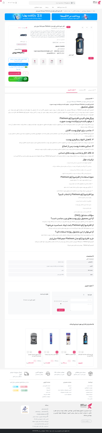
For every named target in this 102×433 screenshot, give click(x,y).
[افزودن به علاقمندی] (79, 352)
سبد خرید (48, 392)
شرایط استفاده (89, 394)
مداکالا (19, 27)
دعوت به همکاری (88, 388)
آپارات (15, 390)
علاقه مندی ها (47, 394)
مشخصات (81, 90)
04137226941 (44, 409)
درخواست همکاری (46, 396)
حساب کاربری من (46, 386)
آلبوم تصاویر (71, 55)
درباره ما (90, 396)
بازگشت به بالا (85, 421)
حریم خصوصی (89, 392)
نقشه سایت (89, 386)
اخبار (70, 388)
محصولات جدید (68, 394)
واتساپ (23, 390)
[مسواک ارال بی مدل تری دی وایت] (51, 338)
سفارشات (48, 388)
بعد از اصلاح (55, 42)
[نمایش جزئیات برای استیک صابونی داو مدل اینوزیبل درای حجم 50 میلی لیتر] (33, 338)
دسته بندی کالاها (61, 7)
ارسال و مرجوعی (88, 390)
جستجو (69, 386)
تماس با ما (90, 399)
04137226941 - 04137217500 (41, 411)
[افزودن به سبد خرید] (74, 352)
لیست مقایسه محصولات (65, 392)
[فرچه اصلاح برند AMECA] (68, 338)
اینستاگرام (23, 386)
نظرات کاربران (71, 90)
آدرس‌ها (48, 390)
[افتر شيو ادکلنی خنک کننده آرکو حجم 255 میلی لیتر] (85, 338)
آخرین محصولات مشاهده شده (64, 390)
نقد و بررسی (91, 90)
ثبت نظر (61, 310)
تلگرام (15, 386)
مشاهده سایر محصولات (21, 44)
